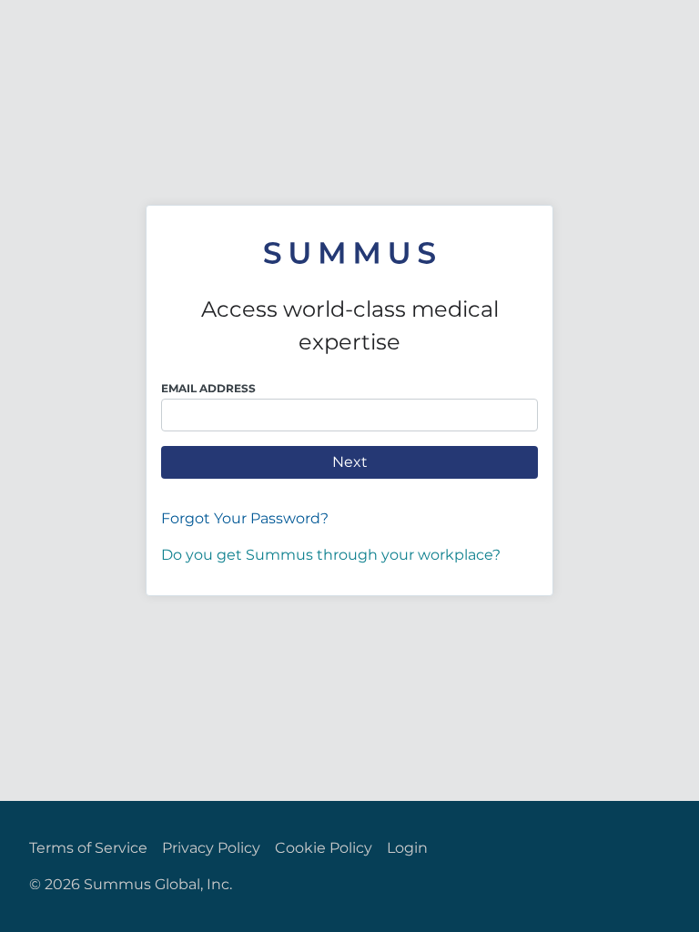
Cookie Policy (323, 847)
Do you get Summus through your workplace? (331, 554)
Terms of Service (88, 847)
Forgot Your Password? (245, 518)
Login (407, 847)
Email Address (208, 388)
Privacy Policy (211, 847)
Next (350, 462)
